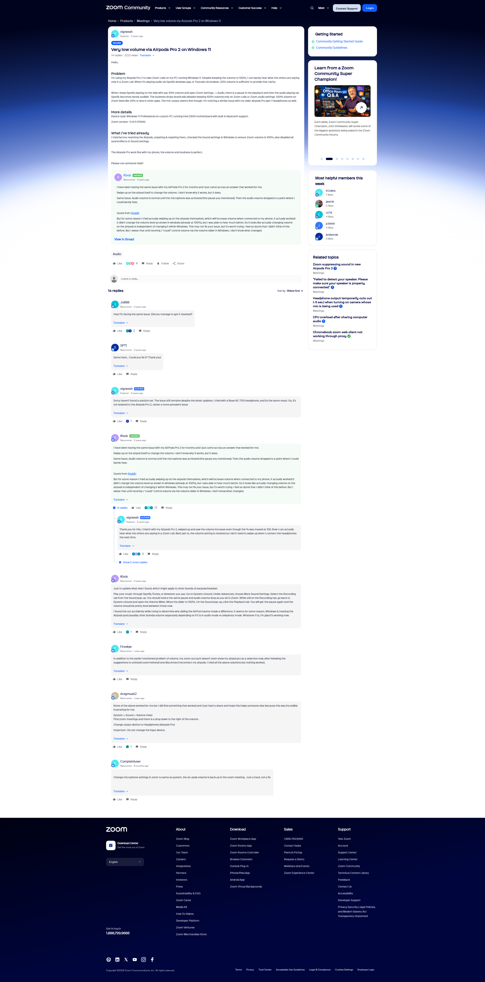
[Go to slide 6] (353, 159)
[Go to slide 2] (327, 159)
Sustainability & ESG (188, 893)
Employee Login (365, 969)
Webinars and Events (296, 866)
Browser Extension (241, 859)
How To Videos (185, 914)
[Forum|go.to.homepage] (128, 8)
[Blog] (108, 959)
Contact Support (346, 8)
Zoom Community (349, 866)
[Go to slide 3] (334, 159)
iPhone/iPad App (240, 873)
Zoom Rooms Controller (244, 852)
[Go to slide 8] (363, 159)
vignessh (126, 32)
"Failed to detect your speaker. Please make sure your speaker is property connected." (340, 283)
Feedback (344, 879)
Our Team (182, 852)
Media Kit (181, 907)
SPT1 (123, 346)
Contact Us (345, 886)
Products (126, 21)
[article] (206, 317)
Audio (117, 254)
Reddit (135, 213)
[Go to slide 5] (347, 159)
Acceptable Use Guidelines (290, 969)
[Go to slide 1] (322, 159)
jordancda (332, 234)
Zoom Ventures (185, 927)
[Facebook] (152, 959)
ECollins (331, 190)
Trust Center (265, 969)
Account (343, 845)
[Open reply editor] (206, 279)
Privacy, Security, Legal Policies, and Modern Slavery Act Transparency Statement (356, 911)
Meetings (143, 21)
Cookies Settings (344, 969)
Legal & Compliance (320, 969)
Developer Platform (187, 920)
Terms (238, 969)
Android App (237, 879)
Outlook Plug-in (239, 866)
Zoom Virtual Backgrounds (246, 886)
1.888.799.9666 (118, 933)
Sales (288, 829)
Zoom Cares (183, 900)
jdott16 (330, 201)
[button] (147, 55)
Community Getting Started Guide (339, 41)
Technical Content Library (353, 873)
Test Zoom (344, 839)
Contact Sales (292, 845)
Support (344, 829)
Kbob (127, 175)
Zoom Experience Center (299, 873)
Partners (181, 873)
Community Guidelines (331, 48)
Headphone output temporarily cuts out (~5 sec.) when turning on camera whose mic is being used (342, 302)
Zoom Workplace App (243, 839)
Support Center (347, 852)
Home (112, 21)
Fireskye (126, 647)
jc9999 (330, 223)
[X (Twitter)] (126, 959)
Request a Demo (294, 859)
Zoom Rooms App (241, 845)
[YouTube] (134, 959)
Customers (182, 845)
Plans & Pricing (293, 852)
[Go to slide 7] (358, 159)
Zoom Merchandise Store (191, 934)
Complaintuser (130, 761)
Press (179, 886)
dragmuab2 (128, 694)
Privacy (250, 969)
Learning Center (347, 859)
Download (238, 829)
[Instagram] (143, 959)
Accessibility (345, 893)
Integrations (183, 866)
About (180, 829)
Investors (181, 879)
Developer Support (349, 900)
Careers (181, 859)
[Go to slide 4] (342, 159)
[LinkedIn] (117, 959)
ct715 (329, 212)
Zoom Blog (182, 839)
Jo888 (124, 302)
